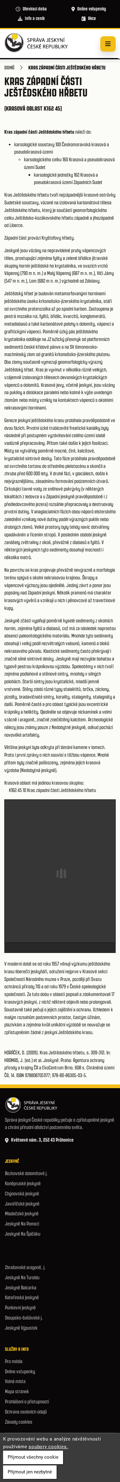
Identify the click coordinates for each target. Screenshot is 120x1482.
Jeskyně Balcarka (20, 1288)
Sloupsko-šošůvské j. (24, 1318)
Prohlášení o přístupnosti (27, 1402)
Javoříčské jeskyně (22, 1204)
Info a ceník (35, 18)
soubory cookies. (48, 1446)
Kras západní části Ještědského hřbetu (61, 790)
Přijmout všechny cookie (33, 1457)
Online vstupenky (91, 9)
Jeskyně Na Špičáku (22, 1234)
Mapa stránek (17, 1391)
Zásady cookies (18, 1422)
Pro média (13, 1361)
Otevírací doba (35, 9)
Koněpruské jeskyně (23, 1183)
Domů (9, 68)
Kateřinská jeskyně (22, 1297)
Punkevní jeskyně (20, 1308)
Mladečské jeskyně (21, 1214)
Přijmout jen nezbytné (30, 1472)
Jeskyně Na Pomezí (22, 1224)
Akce (92, 18)
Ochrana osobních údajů (26, 1412)
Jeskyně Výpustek (21, 1328)
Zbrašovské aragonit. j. (25, 1267)
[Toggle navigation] (108, 44)
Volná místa (15, 1381)
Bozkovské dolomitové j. (26, 1173)
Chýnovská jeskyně (22, 1194)
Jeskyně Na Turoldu (22, 1277)
